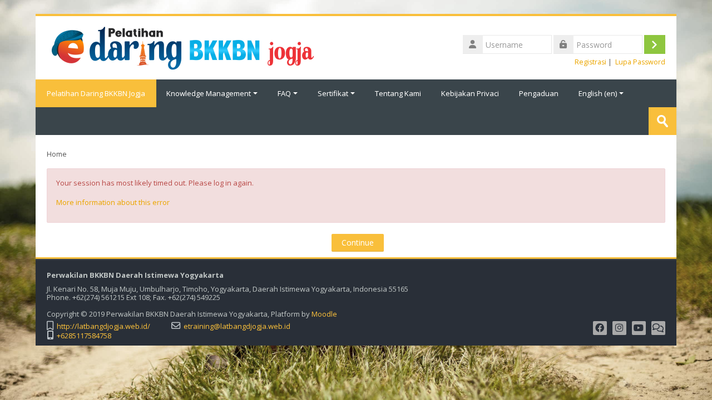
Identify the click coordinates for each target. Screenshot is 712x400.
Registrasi (590, 62)
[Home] (187, 47)
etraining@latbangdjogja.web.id (237, 326)
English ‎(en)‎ (597, 93)
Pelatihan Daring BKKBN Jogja (96, 93)
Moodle (324, 314)
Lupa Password (640, 62)
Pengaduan (538, 93)
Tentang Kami (398, 93)
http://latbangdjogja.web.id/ (103, 326)
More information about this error (113, 202)
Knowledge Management (208, 93)
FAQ (284, 93)
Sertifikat (333, 93)
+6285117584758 (84, 336)
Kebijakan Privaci (470, 93)
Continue (358, 242)
